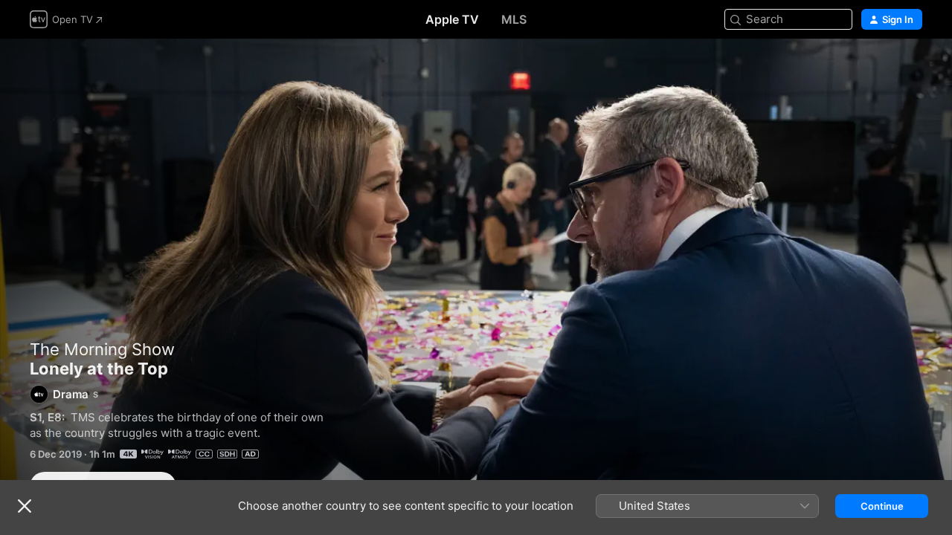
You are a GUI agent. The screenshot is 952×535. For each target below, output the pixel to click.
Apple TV (452, 19)
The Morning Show (102, 349)
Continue (882, 506)
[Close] (24, 506)
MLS (514, 19)
